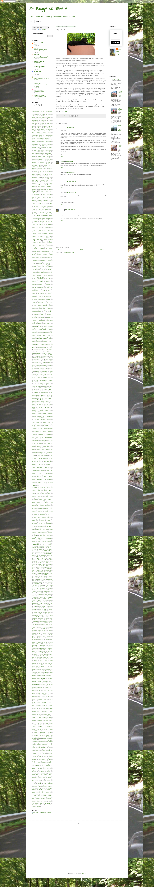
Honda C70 (48, 410)
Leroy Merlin (40, 479)
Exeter (45, 326)
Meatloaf (44, 517)
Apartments (48, 141)
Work (38, 797)
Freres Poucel (45, 356)
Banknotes (34, 162)
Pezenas (34, 594)
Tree (34, 758)
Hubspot (50, 417)
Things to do (44, 744)
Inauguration (34, 428)
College (50, 254)
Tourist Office (49, 750)
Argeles (49, 145)
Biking (43, 172)
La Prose (48, 459)
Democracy (48, 281)
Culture (39, 275)
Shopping (39, 687)
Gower (41, 378)
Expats (34, 328)
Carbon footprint (41, 210)
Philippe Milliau (47, 594)
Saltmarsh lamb (49, 669)
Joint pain (45, 444)
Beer (38, 169)
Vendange (41, 771)
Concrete (40, 263)
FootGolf (35, 349)
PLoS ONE (40, 601)
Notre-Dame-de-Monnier (46, 565)
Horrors (39, 413)
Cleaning (34, 247)
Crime (40, 273)
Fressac (50, 356)
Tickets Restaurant (41, 747)
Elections (49, 314)
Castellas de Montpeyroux (45, 218)
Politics (35, 606)
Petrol (39, 592)
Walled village (41, 785)
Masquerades (49, 513)
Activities (45, 118)
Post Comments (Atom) (68, 252)
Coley (47, 253)
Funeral (33, 360)
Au (39, 151)
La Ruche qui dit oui (36, 462)
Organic (49, 576)
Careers (35, 212)
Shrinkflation (34, 690)
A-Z (43, 115)
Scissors (44, 679)
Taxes (41, 733)
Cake (39, 204)
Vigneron (34, 777)
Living (33, 493)
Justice (40, 447)
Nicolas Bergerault (44, 561)
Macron (45, 502)
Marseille (46, 511)
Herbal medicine (35, 401)
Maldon (33, 507)
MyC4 (39, 552)
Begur (51, 169)
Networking (44, 556)
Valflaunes (41, 767)
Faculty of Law (42, 329)
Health (42, 395)
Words (33, 797)
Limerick (49, 489)
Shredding (48, 688)
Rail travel (38, 634)
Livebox (49, 492)
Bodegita (50, 181)
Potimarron (42, 613)
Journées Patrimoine (47, 446)
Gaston (49, 365)
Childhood (48, 237)
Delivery (41, 281)
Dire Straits (45, 289)
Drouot (44, 304)
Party (47, 585)
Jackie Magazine (46, 438)
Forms (40, 349)
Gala (47, 360)
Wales (39, 783)
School (43, 678)
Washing (44, 786)
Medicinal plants (35, 519)
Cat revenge (35, 221)
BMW (34, 181)
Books (48, 184)
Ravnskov (49, 636)
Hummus (49, 419)
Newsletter (34, 559)
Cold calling (40, 253)
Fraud (44, 353)
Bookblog (36, 54)
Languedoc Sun (46, 465)
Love (45, 499)
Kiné (51, 449)
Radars (49, 633)
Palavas (40, 582)
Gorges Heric (40, 377)
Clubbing (41, 248)
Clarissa (33, 245)
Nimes (46, 562)
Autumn (33, 154)
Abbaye (33, 117)
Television (48, 737)
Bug (33, 197)
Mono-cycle (42, 535)
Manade (48, 507)
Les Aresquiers (48, 479)
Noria (44, 564)
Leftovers (42, 477)
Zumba (38, 806)
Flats (50, 341)
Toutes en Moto (37, 751)
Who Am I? (38, 21)
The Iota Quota (37, 83)
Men (44, 522)
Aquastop (44, 144)
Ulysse (65, 111)
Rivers (44, 651)
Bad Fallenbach (40, 157)
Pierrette (41, 598)
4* (43, 114)
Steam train (48, 718)
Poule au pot (49, 613)
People (49, 589)
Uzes (37, 765)
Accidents (38, 118)
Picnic (35, 598)
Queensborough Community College (39, 631)
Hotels (44, 414)
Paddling (45, 580)
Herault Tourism (47, 399)
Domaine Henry (47, 296)
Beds (34, 169)
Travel (44, 756)
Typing (33, 761)
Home (31, 21)
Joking (33, 446)
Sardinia (46, 672)
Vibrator (45, 774)
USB (40, 764)
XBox (50, 800)
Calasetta (44, 204)
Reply (62, 156)
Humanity (43, 419)
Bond (40, 183)
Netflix (38, 556)
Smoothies (46, 699)
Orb (45, 576)
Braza (51, 191)
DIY (38, 293)
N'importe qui (45, 552)
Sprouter (39, 712)
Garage (49, 362)
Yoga (45, 801)
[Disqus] (100, 847)
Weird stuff (48, 791)
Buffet (49, 195)
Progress (50, 621)
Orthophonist (34, 577)
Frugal (51, 357)
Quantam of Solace (42, 630)
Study (41, 724)
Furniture (39, 360)
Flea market (42, 343)
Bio (47, 172)
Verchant (34, 773)
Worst (33, 798)
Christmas (37, 241)
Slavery (43, 696)
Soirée (37, 703)
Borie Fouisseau (41, 186)
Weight (42, 791)
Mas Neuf (38, 513)
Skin (50, 694)
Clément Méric (40, 247)
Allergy (40, 130)
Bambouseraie (48, 159)
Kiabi (43, 449)
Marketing (44, 509)
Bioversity (34, 174)
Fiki (51, 337)
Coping (35, 266)
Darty (40, 279)
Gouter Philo (35, 378)
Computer (40, 262)
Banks (49, 162)
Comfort (42, 257)
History (41, 405)
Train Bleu (44, 753)
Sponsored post (35, 711)
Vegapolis (49, 768)
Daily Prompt (40, 278)
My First (34, 552)
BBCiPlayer (34, 166)
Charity (33, 230)
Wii (38, 794)
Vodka (38, 782)
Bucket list (39, 195)
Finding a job (35, 340)
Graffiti (45, 378)
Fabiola (49, 328)
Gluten (51, 371)
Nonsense (39, 564)
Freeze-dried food (43, 354)
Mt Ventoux (34, 546)
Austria (42, 153)
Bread (34, 192)
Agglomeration (48, 124)
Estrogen (40, 323)
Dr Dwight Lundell (42, 301)
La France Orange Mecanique (40, 458)
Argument (34, 147)
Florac (42, 344)
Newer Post (59, 249)
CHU (45, 241)
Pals (45, 582)
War (40, 786)
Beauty (45, 168)
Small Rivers (39, 699)
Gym (51, 387)
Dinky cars (42, 287)
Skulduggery (34, 696)
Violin (46, 779)
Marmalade (40, 511)
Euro (36, 325)
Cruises (33, 275)
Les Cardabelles (35, 480)
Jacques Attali (43, 440)
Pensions (38, 589)
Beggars (46, 169)
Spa (37, 708)
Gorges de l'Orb (41, 375)
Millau (33, 528)
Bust (43, 201)
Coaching (50, 248)
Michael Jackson (41, 526)
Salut (35, 670)
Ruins (46, 660)
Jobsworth (39, 444)
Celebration (34, 225)
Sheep (49, 685)
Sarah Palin (40, 672)
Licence (35, 483)
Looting (46, 496)
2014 (33, 114)
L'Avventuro (36, 453)
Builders (38, 197)
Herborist (42, 401)
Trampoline (50, 753)
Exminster (50, 326)
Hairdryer (34, 390)
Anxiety (42, 141)
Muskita (50, 550)
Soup (44, 705)
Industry (44, 431)
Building (44, 197)
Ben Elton (42, 171)
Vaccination (48, 765)
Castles (40, 219)
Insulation (40, 432)
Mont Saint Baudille (44, 537)
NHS (50, 559)
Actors (49, 118)
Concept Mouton (47, 262)
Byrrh (50, 201)
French (50, 354)
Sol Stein (43, 703)
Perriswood (39, 591)
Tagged (35, 732)
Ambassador (34, 133)
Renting (38, 643)
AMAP (44, 132)
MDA (35, 517)
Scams (43, 675)
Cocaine (35, 249)
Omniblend (45, 573)
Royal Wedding (49, 658)
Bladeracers (48, 175)
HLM (46, 405)
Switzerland (37, 730)
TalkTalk (49, 732)
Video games (35, 776)
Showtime (40, 688)
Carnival (49, 212)
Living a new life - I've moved (120, 93)
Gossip (45, 377)
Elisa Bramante (48, 315)
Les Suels (39, 482)
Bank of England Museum (38, 160)
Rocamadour (49, 652)
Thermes (34, 744)
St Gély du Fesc (46, 714)
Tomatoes (39, 749)
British (51, 192)
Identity (37, 423)
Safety (40, 663)
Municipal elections (36, 547)
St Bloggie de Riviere (48, 9)
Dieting (46, 286)
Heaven (44, 396)
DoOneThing (34, 299)
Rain (44, 634)
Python (44, 628)
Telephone (42, 736)
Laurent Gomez (49, 470)
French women (37, 356)
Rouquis (49, 655)
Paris (49, 583)
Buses (33, 201)
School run (50, 678)
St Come (49, 712)
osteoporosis (49, 577)
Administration (35, 120)
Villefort (49, 777)
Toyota (49, 751)
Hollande (40, 408)
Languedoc (48, 464)
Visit (44, 780)
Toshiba (37, 750)
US (37, 764)
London (44, 494)
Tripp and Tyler (41, 759)
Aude (33, 153)
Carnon (33, 213)
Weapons (34, 789)
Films (45, 338)
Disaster (43, 290)
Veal (44, 768)
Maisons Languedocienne (45, 505)
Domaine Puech (35, 298)
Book (35, 184)
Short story (48, 687)
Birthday (40, 174)
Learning (45, 476)
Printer (51, 618)
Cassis (49, 216)
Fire (40, 340)
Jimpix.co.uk (50, 443)
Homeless (34, 410)
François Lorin (38, 353)
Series (35, 685)
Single (38, 693)
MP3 (50, 544)
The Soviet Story (43, 743)
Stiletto (38, 721)
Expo (45, 328)
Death (49, 279)
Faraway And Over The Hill (40, 96)
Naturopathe (48, 553)
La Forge (49, 456)
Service (40, 685)
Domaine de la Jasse (36, 296)
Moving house (45, 544)
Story (34, 723)
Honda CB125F (35, 411)
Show (33, 688)
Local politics (48, 493)
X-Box (45, 800)
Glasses (37, 371)
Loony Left (40, 496)
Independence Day (37, 431)
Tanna (33, 733)
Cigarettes (34, 242)
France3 (46, 351)
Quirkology (34, 633)
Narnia (33, 553)
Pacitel (40, 580)
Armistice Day (41, 147)
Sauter (39, 675)
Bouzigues (34, 189)
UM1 (34, 762)
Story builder (40, 723)
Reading (34, 637)
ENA (34, 319)
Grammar (50, 378)
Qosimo (49, 628)
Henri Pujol (48, 398)
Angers (46, 135)
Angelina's (41, 135)
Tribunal (45, 758)
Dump (39, 305)
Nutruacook (34, 568)
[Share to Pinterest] (77, 116)
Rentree (44, 643)
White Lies (48, 792)
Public (47, 624)
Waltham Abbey (49, 785)
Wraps (37, 798)
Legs (46, 477)
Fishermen (44, 341)
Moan (34, 529)
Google (44, 372)
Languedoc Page (36, 465)
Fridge (34, 357)
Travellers (50, 756)
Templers (34, 738)
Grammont (36, 380)
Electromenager (40, 315)
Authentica (48, 153)
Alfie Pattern (34, 130)
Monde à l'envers (41, 532)
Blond (33, 180)
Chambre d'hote (47, 228)
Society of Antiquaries (41, 702)
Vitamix (33, 782)
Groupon (44, 384)
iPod (33, 437)
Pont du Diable (42, 609)
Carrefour (48, 213)
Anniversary (45, 136)
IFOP (46, 423)
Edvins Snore (37, 313)
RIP (36, 651)
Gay (38, 366)
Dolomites (49, 293)
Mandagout (34, 508)
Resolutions (40, 646)
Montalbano (40, 538)
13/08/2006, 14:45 (70, 210)
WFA (43, 792)
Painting (35, 582)
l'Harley (49, 453)
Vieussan (42, 776)
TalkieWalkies (42, 732)
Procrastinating (35, 621)
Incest (34, 429)
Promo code (40, 622)
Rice (50, 649)
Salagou (33, 669)
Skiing (45, 694)
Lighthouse (34, 487)
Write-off (42, 798)
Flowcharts (47, 344)
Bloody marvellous (44, 180)
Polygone (49, 606)
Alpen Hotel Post (47, 130)
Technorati (42, 735)
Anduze (46, 133)
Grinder (41, 383)
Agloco (33, 126)
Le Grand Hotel (46, 473)
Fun (42, 359)
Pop (41, 610)
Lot (50, 496)
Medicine (43, 519)
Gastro (33, 366)
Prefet (44, 616)
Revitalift (40, 649)
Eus (45, 325)
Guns (47, 387)
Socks (49, 702)
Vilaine (39, 777)
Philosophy (40, 595)
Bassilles (45, 165)
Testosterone (49, 738)
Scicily (34, 679)
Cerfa (51, 225)
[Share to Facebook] (75, 116)
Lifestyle (49, 485)
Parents (44, 583)
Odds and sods (35, 570)
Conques (40, 264)
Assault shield (48, 150)
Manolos (46, 508)
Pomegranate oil (36, 607)
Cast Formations (35, 218)
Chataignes (34, 231)
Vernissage (43, 773)
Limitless (33, 490)
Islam (37, 437)
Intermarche (40, 434)
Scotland (34, 681)
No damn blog (37, 71)
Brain (47, 191)
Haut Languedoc (47, 393)
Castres (45, 219)
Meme (49, 520)
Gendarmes (43, 366)
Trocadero (49, 759)
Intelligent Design (47, 432)
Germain (50, 368)
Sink (50, 693)
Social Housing (41, 700)
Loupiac (35, 499)
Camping (36, 206)
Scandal (49, 675)
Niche (37, 561)
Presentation (49, 616)
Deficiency (34, 281)
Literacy (33, 492)
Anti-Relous (46, 138)
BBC (50, 165)
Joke (50, 444)
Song (33, 705)
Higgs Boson (46, 402)
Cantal (49, 207)
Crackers (49, 271)
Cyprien (46, 277)
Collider (35, 256)
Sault (50, 673)
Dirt (50, 289)
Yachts (33, 801)
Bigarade (34, 172)
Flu (51, 344)
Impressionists (37, 426)
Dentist (42, 283)
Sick (40, 690)
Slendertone (34, 697)
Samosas (41, 670)
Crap (38, 272)
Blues (51, 180)
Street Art (46, 723)
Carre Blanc (40, 213)
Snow (35, 700)
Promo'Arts (47, 622)
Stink (42, 721)
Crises (45, 273)
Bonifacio (50, 183)
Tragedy (34, 753)
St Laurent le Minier (44, 715)
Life (33, 486)
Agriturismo (39, 126)
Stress (51, 723)
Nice (33, 561)
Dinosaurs (39, 289)
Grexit (35, 383)
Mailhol (49, 504)
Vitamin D (49, 780)
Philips (33, 595)
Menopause (34, 523)
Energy (39, 319)
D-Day (51, 277)
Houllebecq (50, 414)
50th (50, 114)
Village (44, 777)
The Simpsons (42, 741)
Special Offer (39, 709)
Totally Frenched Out (39, 61)
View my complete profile (118, 53)
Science (39, 679)
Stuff (46, 724)
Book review (42, 184)
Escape (40, 322)
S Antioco (43, 661)
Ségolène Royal (35, 684)
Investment (49, 435)
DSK (48, 304)
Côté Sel (43, 269)
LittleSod (44, 492)
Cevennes (39, 227)
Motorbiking (35, 544)
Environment (41, 320)
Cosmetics (49, 268)
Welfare (33, 792)
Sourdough (38, 706)
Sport (42, 711)
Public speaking (40, 625)
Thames (41, 740)
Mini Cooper (44, 528)
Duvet (42, 307)
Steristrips (46, 720)
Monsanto (49, 535)
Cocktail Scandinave (43, 249)
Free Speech (49, 353)
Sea (50, 681)
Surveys (49, 727)
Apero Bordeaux (35, 142)
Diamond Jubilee (47, 284)
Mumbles (48, 546)
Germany (35, 369)
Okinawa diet (48, 570)
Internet (33, 435)
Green (51, 381)
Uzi (42, 765)
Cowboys (40, 271)
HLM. (50, 405)
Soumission (38, 705)
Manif (40, 508)
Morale (33, 541)
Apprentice (34, 144)
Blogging (44, 178)
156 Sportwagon (49, 111)
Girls (33, 371)
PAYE (33, 588)
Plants (38, 600)
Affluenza (49, 123)
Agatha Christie (40, 124)
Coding (51, 249)
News (49, 558)
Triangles (39, 758)
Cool (51, 264)
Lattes (49, 468)
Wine (39, 795)
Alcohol (42, 129)
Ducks (35, 305)
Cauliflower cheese (47, 222)
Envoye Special (49, 320)
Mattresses (34, 515)
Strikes (35, 724)
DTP (51, 304)
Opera (45, 574)
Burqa (50, 200)
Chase (49, 230)
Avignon (33, 156)
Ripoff (40, 651)
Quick (50, 631)
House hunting (49, 416)
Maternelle (42, 514)
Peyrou (49, 592)
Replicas (49, 643)
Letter (44, 482)
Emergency (42, 317)
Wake (35, 783)
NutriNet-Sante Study (41, 567)
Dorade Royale (42, 299)
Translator (42, 755)
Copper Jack (41, 266)
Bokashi (35, 183)
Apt (39, 144)
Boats (38, 181)
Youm (41, 803)
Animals (50, 135)
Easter (34, 308)
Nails (50, 552)
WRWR (40, 800)
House (34, 416)
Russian (38, 661)
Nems (48, 555)
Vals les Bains (48, 767)
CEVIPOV (46, 227)
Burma (45, 200)
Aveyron (49, 154)
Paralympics (50, 582)
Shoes (33, 687)
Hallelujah (40, 390)
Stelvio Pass (39, 720)
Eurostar (41, 325)
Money (35, 535)
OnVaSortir (40, 574)
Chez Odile (48, 236)
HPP (42, 417)
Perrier (33, 591)
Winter (44, 795)
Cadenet (50, 203)
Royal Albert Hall (44, 657)
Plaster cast (44, 600)
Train (39, 753)
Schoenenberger (35, 678)
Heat (39, 396)
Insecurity (34, 432)
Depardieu (49, 283)
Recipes (41, 639)
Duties (37, 307)
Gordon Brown (43, 374)
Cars (38, 215)
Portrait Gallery (47, 612)
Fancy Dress (34, 332)
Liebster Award (42, 483)
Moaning (39, 529)
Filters (50, 338)
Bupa (50, 198)
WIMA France (50, 794)
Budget (44, 195)
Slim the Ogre (42, 697)
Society (33, 702)
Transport (49, 755)
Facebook (34, 329)
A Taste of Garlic (36, 115)
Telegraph (36, 736)
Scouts (39, 681)
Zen (42, 804)
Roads (43, 652)
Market (38, 509)
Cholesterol (50, 239)
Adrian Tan (34, 121)
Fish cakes (38, 341)
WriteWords (48, 798)
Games (44, 362)
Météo (38, 525)
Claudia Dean (41, 245)
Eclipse (49, 308)
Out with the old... (120, 110)
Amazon (49, 132)
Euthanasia (50, 325)
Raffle (33, 634)
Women (49, 795)
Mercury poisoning (47, 523)
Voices (42, 782)
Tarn (37, 733)
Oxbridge (39, 579)
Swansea (39, 729)
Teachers (50, 733)
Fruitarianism (36, 359)
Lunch (42, 501)
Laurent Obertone (37, 471)
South (44, 706)
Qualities (34, 630)
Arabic (49, 144)
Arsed (34, 148)
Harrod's (38, 393)
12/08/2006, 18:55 (71, 181)
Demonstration (35, 283)
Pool (38, 610)
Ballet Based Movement (38, 159)
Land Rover (40, 464)
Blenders (34, 177)
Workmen (44, 797)
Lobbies (42, 493)
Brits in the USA (38, 48)
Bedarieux (50, 168)
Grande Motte (43, 380)
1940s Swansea (42, 112)
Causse (33, 224)
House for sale (41, 416)
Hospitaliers (50, 413)
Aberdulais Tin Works (41, 117)
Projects (35, 622)
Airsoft (45, 127)
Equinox (35, 322)
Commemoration (49, 257)
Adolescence (43, 120)
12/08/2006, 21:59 (71, 192)
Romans (35, 654)
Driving (34, 304)
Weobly (38, 792)
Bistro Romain (40, 175)
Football (50, 347)
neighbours (42, 555)
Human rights (36, 419)
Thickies (39, 744)
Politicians (50, 604)
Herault (33, 399)
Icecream (44, 422)
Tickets (33, 747)
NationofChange (40, 553)
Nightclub (36, 562)
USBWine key (46, 764)
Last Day (44, 468)
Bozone (42, 191)
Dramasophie (40, 302)
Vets (41, 774)
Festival (46, 334)
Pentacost (44, 589)
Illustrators (39, 425)
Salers (38, 669)
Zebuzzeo (38, 804)
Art (38, 148)
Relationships (48, 640)
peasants (49, 588)
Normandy (49, 564)
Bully (40, 198)
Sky (39, 696)
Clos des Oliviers (48, 247)
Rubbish (35, 660)
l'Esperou (43, 453)
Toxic (44, 751)
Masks (43, 513)
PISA (45, 598)
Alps (33, 132)
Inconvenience (41, 429)
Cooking (46, 265)
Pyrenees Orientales (36, 628)
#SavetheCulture (35, 111)
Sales (43, 669)
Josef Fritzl (38, 446)
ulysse (51, 761)
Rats (44, 636)
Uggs (41, 761)
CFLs (35, 228)
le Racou (48, 474)
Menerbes (49, 522)
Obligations (40, 568)
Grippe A (48, 383)
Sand (46, 670)
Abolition (49, 117)
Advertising (42, 123)
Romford (40, 654)
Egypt (47, 313)
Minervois (38, 528)
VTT (47, 782)
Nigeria (51, 561)
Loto (33, 498)
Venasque (34, 771)
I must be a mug (47, 420)
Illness (33, 425)
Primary (46, 618)
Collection (45, 254)
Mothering (49, 543)
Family (49, 330)
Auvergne (39, 154)
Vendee (48, 771)
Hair (50, 389)
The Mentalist (35, 741)
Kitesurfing (42, 450)
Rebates (48, 637)
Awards (39, 156)
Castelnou (34, 219)
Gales (51, 360)
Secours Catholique (46, 682)
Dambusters (34, 279)
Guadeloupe (45, 386)
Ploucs (47, 601)
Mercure (40, 523)
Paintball (50, 580)
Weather (41, 789)
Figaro (48, 337)
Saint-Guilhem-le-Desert (43, 664)
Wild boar (43, 794)
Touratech (43, 750)
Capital (38, 209)
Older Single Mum (38, 90)
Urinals (33, 764)
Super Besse (49, 726)
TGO (35, 740)
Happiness (36, 392)
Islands (41, 437)
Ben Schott (48, 171)
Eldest (41, 314)
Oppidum (50, 574)
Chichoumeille (35, 237)
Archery (38, 145)
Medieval (49, 519)
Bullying (44, 198)
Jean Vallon (39, 443)
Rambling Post (115, 79)
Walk (45, 783)
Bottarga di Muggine (37, 187)
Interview (39, 435)
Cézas (51, 227)
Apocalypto (48, 142)
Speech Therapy (47, 709)
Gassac (45, 365)
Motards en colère (47, 541)
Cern (34, 227)
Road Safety (37, 652)
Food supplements (42, 347)
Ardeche (44, 145)
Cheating (36, 234)
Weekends (34, 791)
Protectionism (35, 624)
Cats (62, 111)
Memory (40, 522)
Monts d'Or (43, 540)
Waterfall (43, 788)
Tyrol (37, 761)
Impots (51, 425)
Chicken (42, 237)
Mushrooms (39, 550)
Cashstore (39, 216)
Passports (48, 586)
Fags (50, 329)
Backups (34, 157)
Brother (33, 195)
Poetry (51, 603)
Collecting (39, 254)
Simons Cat (48, 691)
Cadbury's (45, 203)
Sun (44, 726)
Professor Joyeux (43, 621)
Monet (51, 534)
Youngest (47, 803)
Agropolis (45, 126)
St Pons (45, 717)
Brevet (47, 192)
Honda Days (119, 146)
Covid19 (34, 271)
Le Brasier (39, 473)
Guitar (37, 387)
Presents (35, 618)
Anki (34, 136)
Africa (33, 124)
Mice (35, 526)
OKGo (42, 570)
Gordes (36, 374)
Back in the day (37, 73)
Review (35, 649)
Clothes (35, 248)
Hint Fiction (39, 404)
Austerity (38, 153)
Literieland (39, 492)
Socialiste (49, 700)
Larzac (38, 468)
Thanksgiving (48, 740)
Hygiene (33, 420)
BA (44, 156)
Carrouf (33, 215)
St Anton (44, 712)
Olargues (34, 571)
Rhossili (45, 649)
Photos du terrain (37, 62)
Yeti (41, 801)
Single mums (44, 693)
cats (40, 222)
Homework (41, 410)
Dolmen (42, 293)
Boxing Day (48, 189)
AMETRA (41, 133)
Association (34, 151)
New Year (36, 558)
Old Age (40, 571)
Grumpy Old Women (36, 386)
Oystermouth (49, 579)
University (49, 762)
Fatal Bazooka (40, 334)
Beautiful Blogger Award (37, 168)
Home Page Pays (47, 408)
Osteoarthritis (42, 577)
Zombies (46, 804)
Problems (48, 619)
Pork (45, 610)
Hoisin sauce (40, 407)
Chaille (39, 228)
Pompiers (45, 607)
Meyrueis (50, 525)
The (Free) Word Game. (39, 91)
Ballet (51, 157)
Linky (50, 490)
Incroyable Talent (48, 429)
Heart (47, 395)
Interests (34, 434)
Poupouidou (35, 615)
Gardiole (44, 363)
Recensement (35, 639)
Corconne (34, 268)
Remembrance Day (43, 642)
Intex (44, 435)
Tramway (36, 755)
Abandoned (48, 115)
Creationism (44, 272)
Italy (38, 438)
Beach (40, 166)
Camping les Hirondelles (45, 206)
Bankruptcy (42, 162)
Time (50, 747)
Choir (45, 239)
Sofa (33, 703)
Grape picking (40, 381)
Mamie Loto (41, 507)
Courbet (49, 269)
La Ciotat (35, 456)
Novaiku (33, 567)
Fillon (34, 338)
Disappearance (35, 290)
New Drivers (50, 556)
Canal (40, 207)
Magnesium (44, 504)
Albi (37, 129)
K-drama (46, 447)
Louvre (40, 499)
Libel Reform (49, 482)
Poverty (41, 615)
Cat (50, 219)
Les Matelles (45, 480)
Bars (40, 165)
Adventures (34, 123)
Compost (43, 260)
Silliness (41, 691)
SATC (35, 673)
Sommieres (48, 703)
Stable (49, 717)
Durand (45, 305)
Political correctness (42, 604)
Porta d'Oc (50, 610)
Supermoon (36, 727)
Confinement (47, 263)
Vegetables (34, 770)
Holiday (47, 407)
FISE (50, 340)
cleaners (49, 245)
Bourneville (48, 187)
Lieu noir (49, 483)
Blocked (49, 177)
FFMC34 (43, 337)
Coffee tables (36, 251)
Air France (39, 127)
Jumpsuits (34, 447)
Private (41, 619)
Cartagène (45, 215)
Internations (48, 434)
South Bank (50, 706)
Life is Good (42, 485)
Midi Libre (49, 526)
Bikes (39, 172)
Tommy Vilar (45, 749)
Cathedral (36, 222)
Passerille (42, 586)
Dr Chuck (34, 301)
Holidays (34, 409)
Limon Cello (39, 490)
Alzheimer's (38, 132)
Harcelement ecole (44, 392)
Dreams (46, 302)
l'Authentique (49, 452)
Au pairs (44, 151)
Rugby (41, 660)
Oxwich (44, 579)
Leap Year (39, 476)
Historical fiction (35, 405)
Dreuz (51, 302)
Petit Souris (46, 591)
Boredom (34, 186)
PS (40, 624)
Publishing (34, 627)
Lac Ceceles (45, 462)
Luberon (33, 500)
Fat (34, 334)
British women (37, 194)
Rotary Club (42, 655)
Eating (39, 308)
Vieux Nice (48, 776)
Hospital (44, 413)
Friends (40, 357)
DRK (39, 304)
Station (39, 718)
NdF (37, 555)
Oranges (40, 576)
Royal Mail (42, 658)
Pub (43, 624)
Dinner (47, 287)
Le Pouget (41, 474)
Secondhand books (36, 682)
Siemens (35, 691)
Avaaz (44, 154)
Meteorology (43, 525)
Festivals (39, 335)
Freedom (35, 354)
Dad (34, 278)
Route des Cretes (35, 657)
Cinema (39, 242)
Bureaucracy (34, 200)
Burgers (40, 200)
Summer (40, 726)
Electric (33, 315)
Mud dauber (41, 546)
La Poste (42, 459)
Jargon (47, 441)
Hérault (39, 399)
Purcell (44, 627)
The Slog (37, 743)
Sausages (34, 675)
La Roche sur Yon (47, 461)
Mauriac (39, 515)
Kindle (47, 449)
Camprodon (34, 207)
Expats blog (40, 328)
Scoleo (49, 679)
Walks (35, 785)
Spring (46, 711)
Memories (34, 522)
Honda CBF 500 (44, 411)
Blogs (49, 178)
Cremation (50, 272)
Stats (43, 718)
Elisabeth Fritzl (35, 317)
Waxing (49, 788)
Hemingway (34, 398)
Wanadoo (35, 786)
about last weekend (39, 95)
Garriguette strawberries (37, 365)
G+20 (44, 360)
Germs (40, 369)
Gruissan (49, 384)
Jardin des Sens (40, 441)
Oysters (35, 580)
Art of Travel (43, 148)
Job (34, 444)
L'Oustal (38, 455)
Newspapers (40, 559)
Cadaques (39, 203)
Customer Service (47, 275)
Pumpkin (39, 627)
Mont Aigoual (35, 537)
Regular (40, 640)
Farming (41, 332)
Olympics (39, 573)
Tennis (38, 738)
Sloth (48, 697)
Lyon (38, 502)
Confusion (34, 264)
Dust (50, 305)
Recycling (47, 639)
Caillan (34, 204)
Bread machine (41, 192)
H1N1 (40, 389)
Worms (49, 797)
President (41, 618)
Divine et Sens (48, 292)
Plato (50, 600)
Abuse (33, 118)
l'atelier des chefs (41, 452)
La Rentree (39, 461)
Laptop (33, 468)
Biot (50, 172)
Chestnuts (40, 236)
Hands (51, 390)
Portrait (40, 612)
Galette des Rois (37, 362)
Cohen (42, 251)
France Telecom (39, 351)
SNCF (51, 699)
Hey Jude (39, 402)
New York (44, 558)
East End (50, 307)
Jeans (44, 443)
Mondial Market (39, 534)
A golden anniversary (38, 67)
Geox (46, 368)
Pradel (46, 615)
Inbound (40, 428)
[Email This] (70, 116)
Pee (33, 589)
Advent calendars (47, 121)
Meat (39, 517)
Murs (44, 547)
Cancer (44, 207)
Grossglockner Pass (36, 384)
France (49, 349)
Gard (33, 363)
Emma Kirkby (50, 317)
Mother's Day (35, 543)
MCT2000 (45, 515)
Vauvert (39, 768)
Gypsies (35, 389)
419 (46, 114)
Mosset (38, 541)
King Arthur (35, 450)
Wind (35, 795)
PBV (37, 588)
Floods (33, 344)
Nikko (41, 562)
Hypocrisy (39, 420)
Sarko (51, 672)
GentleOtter (40, 368)
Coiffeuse (47, 251)
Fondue (49, 345)
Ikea (50, 423)
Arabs (33, 145)
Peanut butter (43, 588)
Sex (45, 685)
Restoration (50, 648)
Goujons (50, 377)
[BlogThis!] (72, 116)
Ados (50, 120)
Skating (40, 694)
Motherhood (42, 543)
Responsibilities (48, 646)
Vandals (33, 768)
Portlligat (35, 612)
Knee (47, 450)
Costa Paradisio (35, 269)
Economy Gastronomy (36, 311)
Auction (49, 151)
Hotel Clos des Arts (37, 414)
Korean (50, 450)
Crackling (34, 272)
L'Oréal (33, 455)
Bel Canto (36, 171)
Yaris (38, 801)
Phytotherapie (35, 597)
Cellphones (40, 225)
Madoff (38, 504)
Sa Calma (49, 661)
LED (37, 477)
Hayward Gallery (35, 395)
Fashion (46, 332)
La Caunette (44, 455)
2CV (40, 114)
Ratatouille (38, 636)
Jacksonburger (35, 440)
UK (45, 761)
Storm (51, 721)
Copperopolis (48, 266)
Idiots (42, 423)
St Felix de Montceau (36, 714)
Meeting (33, 520)
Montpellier (35, 540)
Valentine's (34, 767)
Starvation (34, 718)
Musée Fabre (48, 549)
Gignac (49, 369)
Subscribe (116, 42)
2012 (50, 112)
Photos (48, 595)
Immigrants (45, 425)
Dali (50, 278)
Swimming (45, 729)
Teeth (47, 735)
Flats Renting (35, 343)
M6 (41, 502)
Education (50, 311)
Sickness (44, 690)
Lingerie (45, 490)
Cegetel (49, 224)
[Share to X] (74, 116)
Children (33, 239)
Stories (46, 721)
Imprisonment (47, 426)
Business (38, 201)
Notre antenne (35, 565)
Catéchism (42, 221)
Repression (34, 645)
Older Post (102, 249)
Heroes (47, 401)
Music (45, 550)
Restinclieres (43, 648)
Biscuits (46, 174)
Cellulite (46, 225)
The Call (35, 44)
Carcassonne (49, 210)
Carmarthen (42, 212)
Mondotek (46, 534)
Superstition (42, 727)
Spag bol (42, 708)
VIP (50, 779)
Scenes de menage (37, 676)
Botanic (49, 186)
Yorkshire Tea (35, 803)
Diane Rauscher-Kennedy (37, 286)
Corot (39, 268)
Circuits (44, 242)
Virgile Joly (34, 780)
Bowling (41, 189)
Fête (44, 335)
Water (37, 788)
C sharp (33, 203)
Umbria (38, 762)
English (44, 319)
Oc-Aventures (48, 568)
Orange (35, 576)
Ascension (50, 148)
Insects (49, 431)
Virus (40, 780)
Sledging (49, 696)
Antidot (38, 141)
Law (44, 471)
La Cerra (50, 455)
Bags (47, 157)
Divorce (33, 293)
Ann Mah (39, 136)
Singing (33, 693)
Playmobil (34, 601)
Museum (33, 550)
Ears (46, 307)
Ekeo (51, 313)
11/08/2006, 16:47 (70, 161)
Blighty (38, 177)
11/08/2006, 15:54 (71, 128)
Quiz (40, 633)
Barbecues (34, 165)
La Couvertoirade (42, 456)
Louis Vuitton (49, 498)
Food (33, 347)
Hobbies (33, 407)
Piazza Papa (42, 597)
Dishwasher (39, 292)
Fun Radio (48, 359)
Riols (33, 651)
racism (44, 633)
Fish (33, 341)
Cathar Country (49, 221)
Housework (36, 417)
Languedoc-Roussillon (37, 467)
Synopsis (44, 730)
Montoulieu (48, 538)
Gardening (38, 363)
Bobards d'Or (44, 181)
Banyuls (40, 163)
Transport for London (36, 756)
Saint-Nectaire (44, 666)
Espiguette (46, 322)
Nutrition (49, 567)
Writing (33, 800)
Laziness (48, 471)
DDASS (44, 279)
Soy (34, 708)
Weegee (48, 789)
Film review (39, 338)
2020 (37, 114)
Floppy (37, 344)
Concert (33, 263)
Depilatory (34, 284)
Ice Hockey (38, 422)
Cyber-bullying (35, 277)
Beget (42, 169)
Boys (34, 191)
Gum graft (42, 387)
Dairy (46, 278)
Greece (46, 381)
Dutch (33, 307)
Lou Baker (43, 498)
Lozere (49, 499)
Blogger (38, 178)
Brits (44, 194)
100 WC (42, 111)
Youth (33, 804)
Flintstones (49, 343)
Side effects (50, 690)
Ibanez (33, 422)
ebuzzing (44, 308)
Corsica (43, 268)
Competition (48, 258)
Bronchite (49, 194)
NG (46, 559)
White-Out (34, 794)
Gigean (44, 369)
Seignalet (43, 684)
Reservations (42, 645)
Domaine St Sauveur (46, 298)
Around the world (48, 147)
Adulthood (40, 121)
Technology (36, 735)
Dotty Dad (49, 299)
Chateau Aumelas (43, 231)
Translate (44, 29)
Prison (35, 619)
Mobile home (45, 529)
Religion (33, 642)
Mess (33, 525)
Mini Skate (50, 528)
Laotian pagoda (47, 467)
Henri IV (41, 398)
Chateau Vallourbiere (42, 233)
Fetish (38, 337)
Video (50, 774)
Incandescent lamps (48, 428)
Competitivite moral (36, 260)
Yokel (50, 801)
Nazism (33, 555)
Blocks (33, 178)
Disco (49, 290)
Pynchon (49, 627)
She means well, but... (39, 43)
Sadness (34, 663)
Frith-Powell (45, 357)
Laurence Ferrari (35, 470)
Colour (41, 256)
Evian (34, 326)
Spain (47, 708)
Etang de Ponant (47, 323)
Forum (44, 349)
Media (49, 517)
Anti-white (45, 139)
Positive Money (35, 613)
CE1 (44, 224)
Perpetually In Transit (39, 66)
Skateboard (34, 694)
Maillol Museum (35, 505)
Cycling (41, 277)
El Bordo (36, 314)
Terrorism (44, 738)
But (46, 201)
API (42, 142)
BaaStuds (49, 156)
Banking (49, 160)
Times (33, 749)
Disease (33, 292)
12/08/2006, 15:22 (71, 172)
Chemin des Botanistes (45, 234)
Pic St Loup (49, 597)
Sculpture (45, 681)
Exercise (39, 326)
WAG (51, 782)
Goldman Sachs (37, 372)
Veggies (48, 770)
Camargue (50, 204)
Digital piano (35, 287)
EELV (43, 313)
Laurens (42, 470)
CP (44, 271)
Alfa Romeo (48, 129)
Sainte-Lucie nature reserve (44, 667)
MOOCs (49, 540)
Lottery (37, 498)
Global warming (44, 371)
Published (49, 625)
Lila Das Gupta (42, 489)
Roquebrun (46, 654)
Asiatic (35, 150)
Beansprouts (48, 166)
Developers (40, 284)
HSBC (46, 417)
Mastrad (35, 514)
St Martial (39, 717)
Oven (34, 579)
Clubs (45, 248)
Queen (49, 630)
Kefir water (38, 449)
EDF (44, 311)
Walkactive (50, 783)
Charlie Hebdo (41, 230)
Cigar (49, 241)
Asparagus (40, 150)
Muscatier (41, 549)
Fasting (50, 332)
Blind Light (44, 177)
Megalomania (41, 520)
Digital (51, 286)
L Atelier (35, 452)
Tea (46, 733)
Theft (50, 743)
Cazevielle (39, 224)
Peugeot (44, 592)
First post (45, 340)
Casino (44, 216)
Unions (43, 762)
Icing (49, 422)
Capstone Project (45, 209)
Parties (41, 585)
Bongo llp (45, 183)
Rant (48, 634)
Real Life (41, 637)
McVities (50, 515)
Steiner (33, 720)
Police (35, 604)
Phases (40, 594)
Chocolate (39, 239)
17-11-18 (35, 112)
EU (32, 325)
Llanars (37, 493)
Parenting (36, 583)
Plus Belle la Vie (44, 603)
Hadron (45, 389)
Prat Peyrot (38, 616)
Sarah (62, 161)
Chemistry (34, 236)
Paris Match (34, 585)
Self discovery (49, 684)
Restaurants (35, 648)
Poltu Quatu (42, 606)
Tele (51, 735)
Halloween (46, 390)
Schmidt (48, 676)
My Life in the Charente (40, 77)
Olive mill (46, 571)
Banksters (34, 163)
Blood (37, 180)
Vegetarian (41, 770)
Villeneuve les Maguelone (37, 779)
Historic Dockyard (47, 404)
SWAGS (33, 729)
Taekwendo (50, 730)
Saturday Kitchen (42, 673)
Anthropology (40, 138)
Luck (38, 500)
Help (49, 396)
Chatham (50, 233)
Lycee (47, 500)
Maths (49, 514)
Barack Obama (47, 163)
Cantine (33, 209)
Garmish (49, 363)
